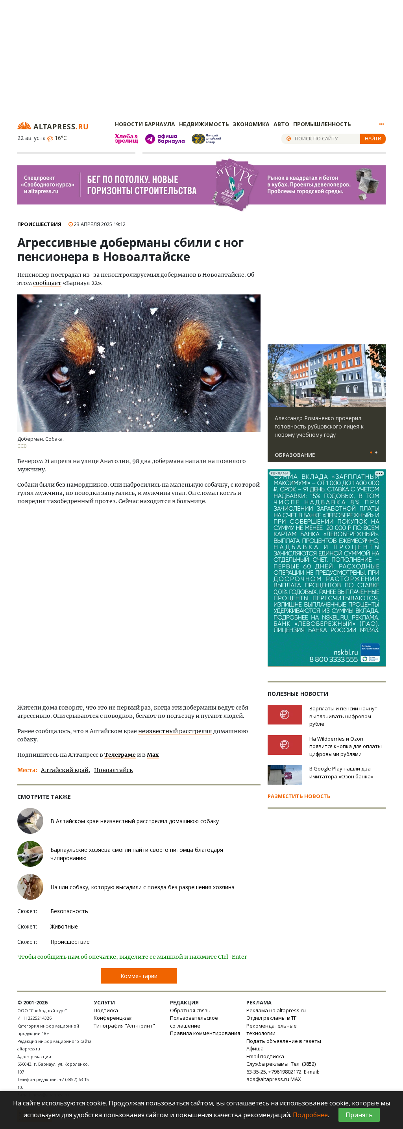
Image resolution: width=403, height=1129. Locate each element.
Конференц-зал (113, 1017)
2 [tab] (376, 453)
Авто (281, 124)
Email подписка (265, 1056)
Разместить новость (299, 796)
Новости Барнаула (145, 124)
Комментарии (138, 976)
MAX (295, 1079)
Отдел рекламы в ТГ (271, 1017)
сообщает (47, 283)
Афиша (255, 1048)
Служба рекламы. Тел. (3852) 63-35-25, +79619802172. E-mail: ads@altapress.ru (282, 1071)
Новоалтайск (113, 770)
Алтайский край (65, 770)
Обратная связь (190, 1010)
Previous (275, 376)
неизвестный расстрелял (175, 731)
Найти (373, 138)
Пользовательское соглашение (194, 1021)
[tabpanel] (327, 406)
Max (153, 754)
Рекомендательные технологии (271, 1029)
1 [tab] (371, 453)
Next (378, 376)
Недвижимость (204, 124)
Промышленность (322, 124)
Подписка (106, 1010)
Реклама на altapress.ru (276, 1010)
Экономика (251, 124)
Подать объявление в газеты (283, 1040)
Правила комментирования (205, 1033)
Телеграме (120, 754)
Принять (359, 1115)
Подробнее (310, 1115)
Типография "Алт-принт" (124, 1025)
